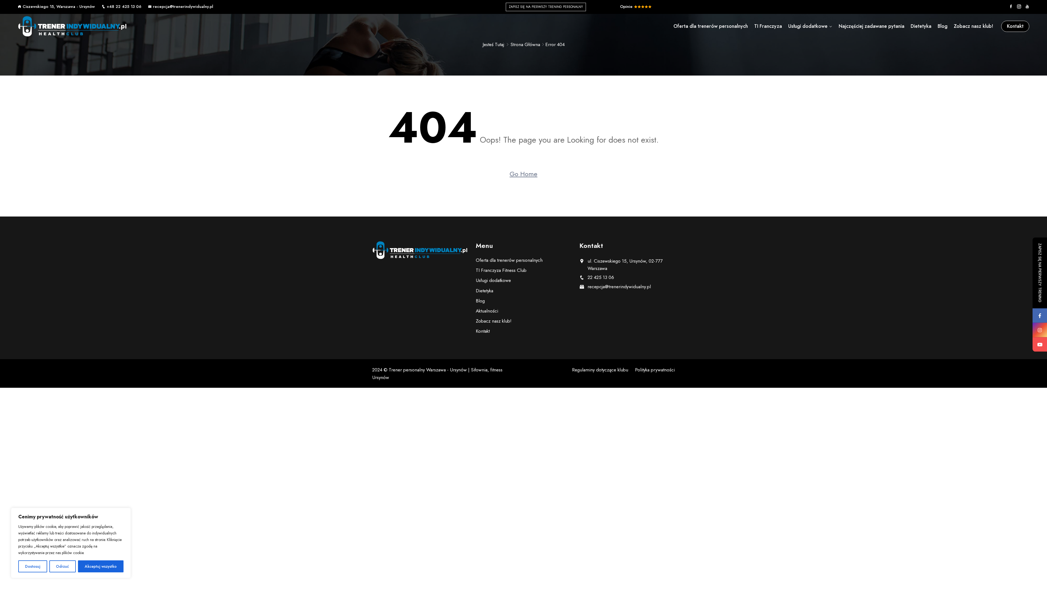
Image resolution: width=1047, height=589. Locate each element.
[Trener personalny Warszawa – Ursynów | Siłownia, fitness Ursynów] (72, 26)
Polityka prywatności (655, 369)
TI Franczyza (768, 26)
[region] (71, 543)
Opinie (627, 7)
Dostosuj (32, 566)
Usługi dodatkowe (808, 26)
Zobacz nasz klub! (973, 26)
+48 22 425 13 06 (124, 7)
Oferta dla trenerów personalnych (710, 26)
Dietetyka (921, 26)
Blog (942, 26)
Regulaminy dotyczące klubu (600, 369)
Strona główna (525, 44)
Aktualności (487, 311)
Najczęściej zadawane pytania (871, 26)
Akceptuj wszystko (101, 566)
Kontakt (1015, 26)
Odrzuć (62, 566)
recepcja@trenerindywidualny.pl (183, 7)
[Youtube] (1027, 6)
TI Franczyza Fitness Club (501, 270)
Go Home (523, 174)
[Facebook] (1011, 6)
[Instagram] (1019, 6)
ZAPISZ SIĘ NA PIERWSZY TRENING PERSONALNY (546, 6)
